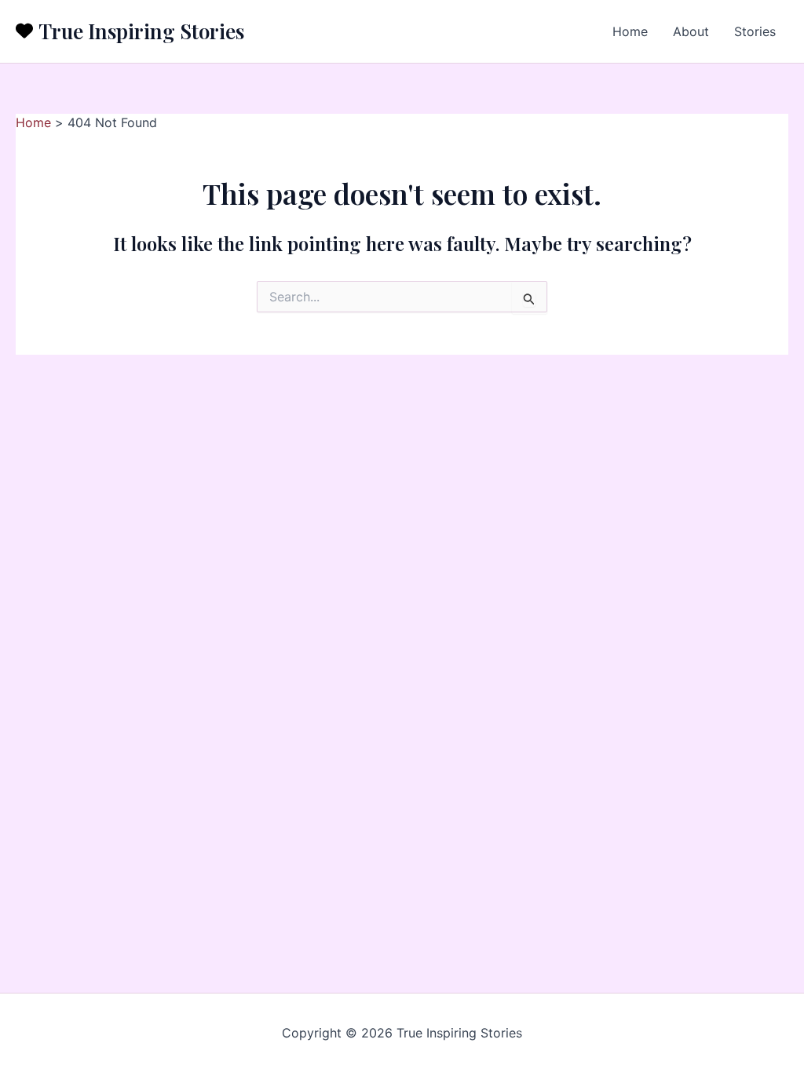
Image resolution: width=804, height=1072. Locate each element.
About (691, 31)
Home (630, 31)
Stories (755, 31)
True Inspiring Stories (141, 31)
